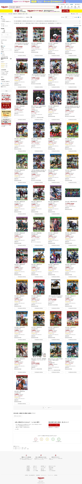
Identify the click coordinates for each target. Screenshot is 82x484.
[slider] (11, 32)
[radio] (1, 18)
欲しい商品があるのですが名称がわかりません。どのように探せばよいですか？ (29, 424)
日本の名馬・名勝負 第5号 (53, 43)
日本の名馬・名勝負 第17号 (36, 201)
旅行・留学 (24, 448)
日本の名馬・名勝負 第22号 (70, 327)
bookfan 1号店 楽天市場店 (70, 116)
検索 (6, 37)
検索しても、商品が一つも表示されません (23, 427)
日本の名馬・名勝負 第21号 (19, 201)
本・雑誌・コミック (16, 447)
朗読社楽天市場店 (35, 52)
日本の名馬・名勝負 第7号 (36, 295)
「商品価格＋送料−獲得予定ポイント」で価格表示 (21, 17)
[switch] (10, 58)
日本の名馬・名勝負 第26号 (19, 327)
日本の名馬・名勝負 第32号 (19, 391)
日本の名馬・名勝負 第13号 (70, 295)
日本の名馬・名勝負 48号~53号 (71, 201)
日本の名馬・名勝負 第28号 (70, 170)
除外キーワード (3, 86)
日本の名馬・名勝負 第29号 (19, 358)
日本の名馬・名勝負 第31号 (36, 264)
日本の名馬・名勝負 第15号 (53, 106)
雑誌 (22, 447)
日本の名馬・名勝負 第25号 (53, 138)
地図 (28, 448)
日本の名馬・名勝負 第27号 (53, 327)
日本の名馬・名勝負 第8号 (19, 295)
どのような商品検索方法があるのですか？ (23, 425)
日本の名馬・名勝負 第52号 (36, 43)
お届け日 (2, 51)
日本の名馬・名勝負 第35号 (19, 138)
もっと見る (17, 429)
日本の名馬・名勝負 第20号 (19, 264)
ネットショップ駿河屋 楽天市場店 (37, 117)
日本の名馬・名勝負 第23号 (36, 327)
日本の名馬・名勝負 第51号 (70, 43)
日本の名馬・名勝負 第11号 (70, 358)
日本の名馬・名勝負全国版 (19, 106)
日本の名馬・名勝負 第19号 (19, 170)
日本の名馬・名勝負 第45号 (53, 74)
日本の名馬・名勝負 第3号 (70, 138)
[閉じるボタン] (79, 21)
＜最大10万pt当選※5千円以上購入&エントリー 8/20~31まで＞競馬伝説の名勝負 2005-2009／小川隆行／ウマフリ (55, 297)
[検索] (57, 7)
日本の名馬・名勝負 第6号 (53, 170)
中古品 (2, 43)
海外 (4, 46)
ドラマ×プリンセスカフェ (19, 115)
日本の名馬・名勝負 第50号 (19, 74)
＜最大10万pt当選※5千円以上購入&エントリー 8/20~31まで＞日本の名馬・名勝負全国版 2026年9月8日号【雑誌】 (38, 76)
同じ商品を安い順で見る (22, 55)
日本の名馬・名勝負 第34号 (70, 264)
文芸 (25, 447)
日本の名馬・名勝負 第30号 (53, 201)
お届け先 (2, 47)
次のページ (50, 407)
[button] (78, 4)
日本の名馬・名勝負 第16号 (53, 264)
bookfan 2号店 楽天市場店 (19, 52)
